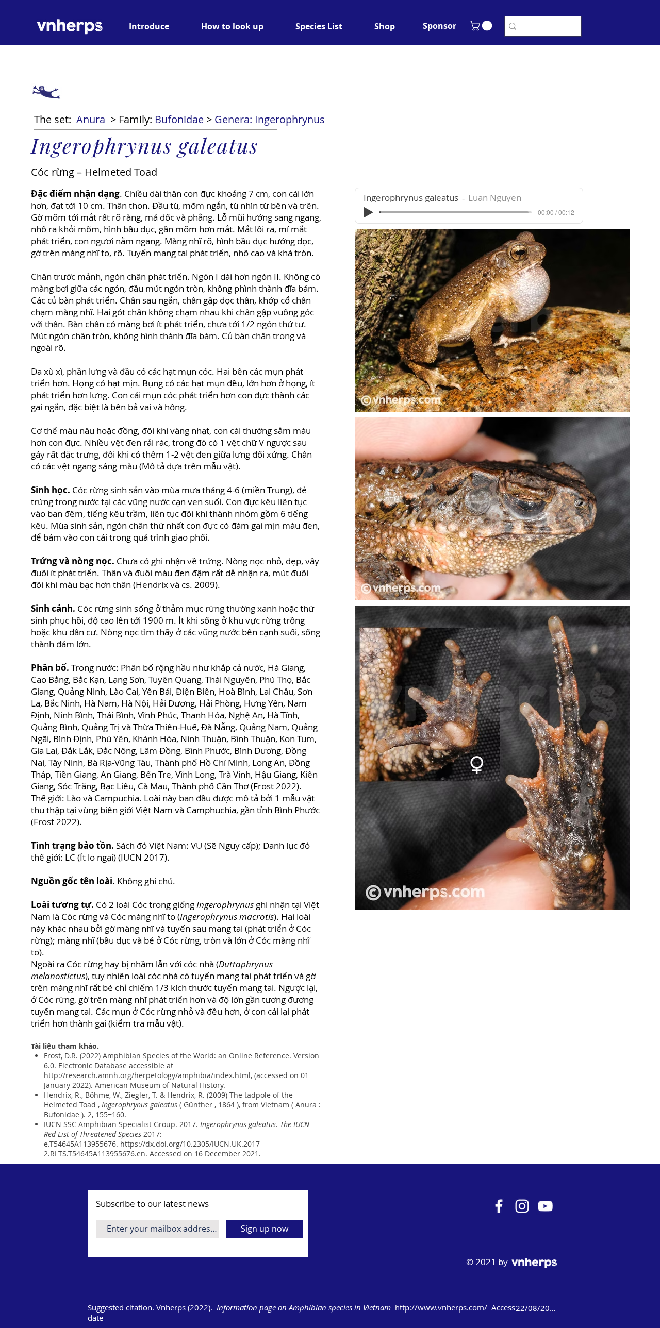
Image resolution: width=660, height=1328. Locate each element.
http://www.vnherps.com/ (441, 1307)
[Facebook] (499, 1206)
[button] (439, 25)
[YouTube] (545, 1206)
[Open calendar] (573, 1308)
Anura (90, 119)
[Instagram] (522, 1206)
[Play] (368, 212)
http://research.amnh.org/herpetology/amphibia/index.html (147, 1075)
